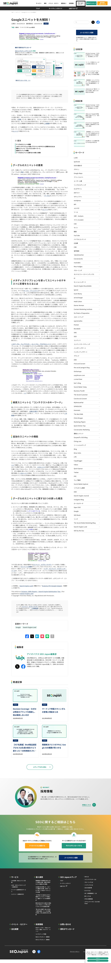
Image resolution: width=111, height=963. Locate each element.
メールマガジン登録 (86, 32)
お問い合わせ (65, 924)
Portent (76, 325)
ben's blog (77, 383)
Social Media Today (80, 387)
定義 (19, 119)
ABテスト (77, 193)
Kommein (77, 410)
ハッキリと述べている (33, 511)
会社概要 (14, 929)
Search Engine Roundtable (82, 286)
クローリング (78, 270)
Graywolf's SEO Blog (80, 437)
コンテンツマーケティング (82, 344)
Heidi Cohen (78, 301)
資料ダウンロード (91, 3)
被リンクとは (88, 896)
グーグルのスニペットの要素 (23, 144)
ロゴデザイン (78, 189)
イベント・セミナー (54, 3)
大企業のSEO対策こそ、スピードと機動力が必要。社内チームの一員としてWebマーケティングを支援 (43, 889)
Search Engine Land (26, 586)
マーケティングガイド (55, 8)
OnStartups (78, 371)
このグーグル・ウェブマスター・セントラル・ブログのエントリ (31, 344)
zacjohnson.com (79, 375)
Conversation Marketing (82, 430)
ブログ (38, 8)
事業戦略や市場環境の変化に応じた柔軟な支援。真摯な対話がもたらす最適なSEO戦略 (43, 882)
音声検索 (76, 251)
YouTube (77, 235)
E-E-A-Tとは (87, 890)
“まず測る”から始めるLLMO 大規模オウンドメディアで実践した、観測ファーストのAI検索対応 (43, 897)
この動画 (46, 123)
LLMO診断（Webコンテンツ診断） (18, 881)
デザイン (76, 169)
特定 (22, 172)
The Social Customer (81, 395)
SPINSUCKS (78, 406)
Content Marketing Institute (83, 309)
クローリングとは (89, 882)
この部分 (30, 529)
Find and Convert (79, 364)
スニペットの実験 (26, 567)
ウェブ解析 (77, 480)
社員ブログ (72, 8)
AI (74, 278)
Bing (75, 449)
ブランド (76, 356)
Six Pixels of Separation (81, 313)
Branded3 (77, 329)
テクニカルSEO (78, 220)
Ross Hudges (78, 266)
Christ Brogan (78, 418)
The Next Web (78, 414)
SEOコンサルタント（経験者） (43, 939)
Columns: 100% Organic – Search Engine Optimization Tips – (41, 591)
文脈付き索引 (33, 411)
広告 (75, 360)
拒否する (98, 958)
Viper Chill (77, 507)
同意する (98, 960)
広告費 (76, 243)
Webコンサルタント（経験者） (43, 937)
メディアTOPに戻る (39, 767)
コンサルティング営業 (41, 934)
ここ (25, 393)
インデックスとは (89, 885)
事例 (45, 3)
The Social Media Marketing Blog (84, 523)
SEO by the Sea (79, 531)
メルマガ (76, 208)
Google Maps (78, 173)
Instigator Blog (79, 500)
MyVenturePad (78, 402)
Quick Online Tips (80, 426)
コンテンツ (77, 340)
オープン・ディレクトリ (31, 291)
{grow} (76, 290)
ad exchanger (78, 298)
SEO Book (77, 515)
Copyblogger (78, 461)
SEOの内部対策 (88, 887)
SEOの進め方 (78, 165)
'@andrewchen (79, 255)
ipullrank (77, 162)
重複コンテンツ (78, 433)
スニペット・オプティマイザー (42, 564)
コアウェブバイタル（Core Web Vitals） (92, 902)
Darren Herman (79, 305)
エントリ (15, 131)
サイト (76, 228)
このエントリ (41, 467)
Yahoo (76, 465)
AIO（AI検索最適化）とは (91, 893)
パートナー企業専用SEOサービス (18, 890)
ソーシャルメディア (80, 445)
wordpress (77, 200)
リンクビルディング (80, 185)
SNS (75, 332)
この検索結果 (34, 608)
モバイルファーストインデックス (84, 274)
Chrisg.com (77, 441)
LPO (75, 457)
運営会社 (63, 3)
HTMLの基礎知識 (89, 899)
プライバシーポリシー (75, 951)
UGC (75, 224)
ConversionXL (78, 259)
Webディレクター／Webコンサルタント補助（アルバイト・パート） (43, 929)
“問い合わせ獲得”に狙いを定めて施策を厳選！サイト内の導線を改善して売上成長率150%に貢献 (43, 911)
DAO (75, 492)
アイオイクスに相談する (37, 846)
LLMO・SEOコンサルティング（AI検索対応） (18, 886)
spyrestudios (78, 321)
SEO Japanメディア (81, 3)
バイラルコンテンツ (80, 239)
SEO (75, 336)
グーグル (47, 196)
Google (18, 627)
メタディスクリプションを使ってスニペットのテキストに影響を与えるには (35, 146)
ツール (76, 212)
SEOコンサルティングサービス (23, 51)
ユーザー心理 (78, 181)
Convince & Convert (80, 399)
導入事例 (39, 877)
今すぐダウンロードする (74, 846)
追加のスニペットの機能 (22, 150)
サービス (38, 3)
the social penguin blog (81, 367)
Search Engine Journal (81, 496)
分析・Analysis (78, 216)
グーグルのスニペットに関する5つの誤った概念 (28, 152)
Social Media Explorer (81, 484)
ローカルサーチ (78, 503)
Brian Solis (77, 453)
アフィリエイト (78, 177)
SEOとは (87, 876)
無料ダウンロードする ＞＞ (23, 80)
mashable (77, 263)
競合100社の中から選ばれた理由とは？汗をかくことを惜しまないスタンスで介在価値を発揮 (43, 904)
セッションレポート (80, 282)
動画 (75, 231)
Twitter (76, 472)
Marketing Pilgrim (79, 422)
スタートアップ (78, 317)
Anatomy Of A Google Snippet (52, 586)
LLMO (76, 158)
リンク (76, 519)
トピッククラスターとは (90, 879)
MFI (75, 204)
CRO (75, 247)
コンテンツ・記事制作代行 (17, 894)
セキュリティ (78, 197)
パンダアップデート (80, 348)
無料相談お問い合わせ (102, 3)
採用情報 (71, 3)
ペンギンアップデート (80, 352)
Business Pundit (79, 391)
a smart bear (78, 379)
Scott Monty (78, 294)
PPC (75, 476)
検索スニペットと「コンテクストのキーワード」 (28, 148)
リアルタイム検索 (79, 488)
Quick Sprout (78, 468)
